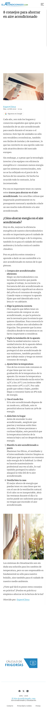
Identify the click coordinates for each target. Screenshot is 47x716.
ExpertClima (9, 106)
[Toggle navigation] (42, 4)
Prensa (38, 706)
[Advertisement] (23, 44)
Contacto (10, 706)
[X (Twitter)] (23, 690)
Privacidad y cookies (24, 706)
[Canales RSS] (27, 690)
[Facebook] (19, 690)
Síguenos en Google (15, 114)
